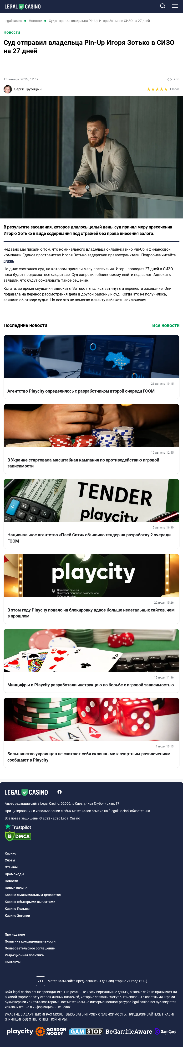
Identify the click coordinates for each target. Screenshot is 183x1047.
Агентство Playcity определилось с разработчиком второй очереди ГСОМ (81, 391)
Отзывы (11, 867)
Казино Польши (17, 909)
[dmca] (91, 837)
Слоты (10, 860)
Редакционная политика (24, 955)
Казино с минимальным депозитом (33, 895)
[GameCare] (165, 1032)
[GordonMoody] (51, 1032)
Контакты (12, 962)
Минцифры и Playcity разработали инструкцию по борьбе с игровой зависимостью (90, 684)
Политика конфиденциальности (30, 941)
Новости (12, 32)
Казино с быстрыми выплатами (30, 902)
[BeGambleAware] (129, 1032)
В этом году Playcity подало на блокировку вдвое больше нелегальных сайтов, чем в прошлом (91, 612)
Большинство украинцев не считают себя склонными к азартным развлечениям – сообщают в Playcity (90, 756)
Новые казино (16, 888)
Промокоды (14, 874)
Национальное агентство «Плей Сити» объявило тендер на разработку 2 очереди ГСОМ (89, 537)
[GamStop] (86, 1032)
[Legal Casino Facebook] (59, 792)
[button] (162, 6)
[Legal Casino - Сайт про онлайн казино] (20, 7)
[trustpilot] (91, 827)
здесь (9, 261)
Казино (10, 853)
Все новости (165, 325)
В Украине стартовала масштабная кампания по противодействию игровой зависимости (83, 462)
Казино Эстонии (17, 915)
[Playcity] (20, 1032)
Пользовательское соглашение (30, 948)
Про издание (15, 934)
